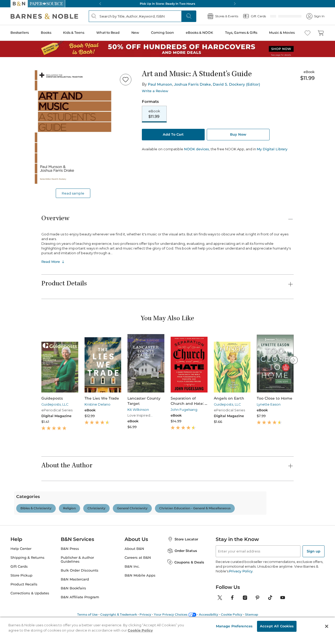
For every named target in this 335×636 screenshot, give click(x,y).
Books (46, 33)
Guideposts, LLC (55, 404)
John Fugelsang (184, 409)
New (135, 33)
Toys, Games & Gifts (241, 33)
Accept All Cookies (277, 626)
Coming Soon (162, 33)
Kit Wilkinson (138, 409)
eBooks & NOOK (199, 33)
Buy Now (238, 134)
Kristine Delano (97, 404)
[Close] (326, 626)
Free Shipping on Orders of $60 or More (168, 3)
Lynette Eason (269, 404)
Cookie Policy (140, 630)
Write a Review (155, 91)
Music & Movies (282, 33)
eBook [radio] (154, 114)
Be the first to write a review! (167, 559)
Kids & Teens (73, 33)
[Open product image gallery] (73, 127)
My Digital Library (272, 149)
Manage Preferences (234, 626)
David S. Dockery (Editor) (236, 84)
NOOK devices (196, 149)
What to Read (108, 33)
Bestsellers (19, 33)
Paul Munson (160, 84)
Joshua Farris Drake (192, 84)
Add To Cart (173, 134)
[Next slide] (293, 360)
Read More (50, 261)
